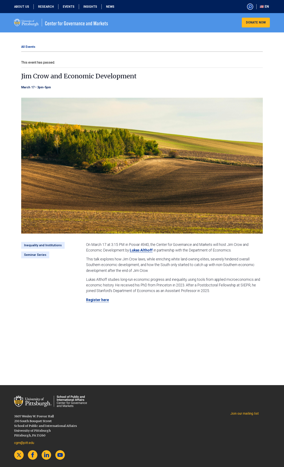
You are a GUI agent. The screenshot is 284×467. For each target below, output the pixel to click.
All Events (28, 47)
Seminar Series (35, 255)
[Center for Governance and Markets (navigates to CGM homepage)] (50, 401)
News (110, 7)
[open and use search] (250, 7)
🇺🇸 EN (264, 7)
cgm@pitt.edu (24, 443)
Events (68, 7)
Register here (97, 300)
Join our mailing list (244, 413)
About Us (21, 7)
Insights (90, 7)
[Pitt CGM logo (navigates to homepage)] (61, 22)
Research (46, 7)
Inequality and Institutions (43, 245)
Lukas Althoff (141, 250)
